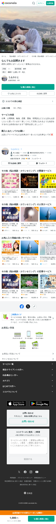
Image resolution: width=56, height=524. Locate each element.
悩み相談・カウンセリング (19, 56)
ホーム (4, 56)
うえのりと (15, 149)
